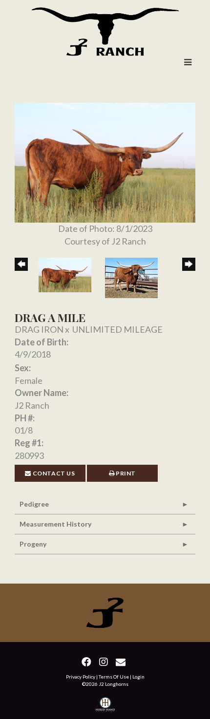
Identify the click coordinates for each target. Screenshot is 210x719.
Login (138, 677)
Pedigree (34, 504)
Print (125, 473)
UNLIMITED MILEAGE (117, 329)
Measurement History (55, 524)
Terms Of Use (114, 677)
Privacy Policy (80, 677)
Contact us (53, 473)
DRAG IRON (39, 329)
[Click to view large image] (105, 161)
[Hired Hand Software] (105, 705)
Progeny (33, 544)
